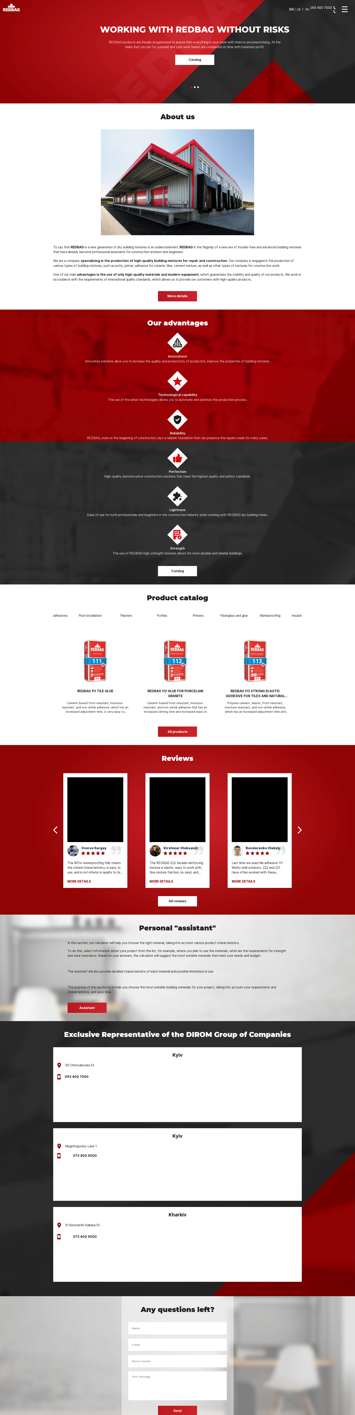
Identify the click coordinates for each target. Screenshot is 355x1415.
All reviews (177, 881)
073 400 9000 (85, 1136)
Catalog (195, 55)
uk (299, 9)
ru (307, 9)
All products (178, 712)
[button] (191, 67)
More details (177, 276)
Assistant (87, 988)
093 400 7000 (77, 1057)
